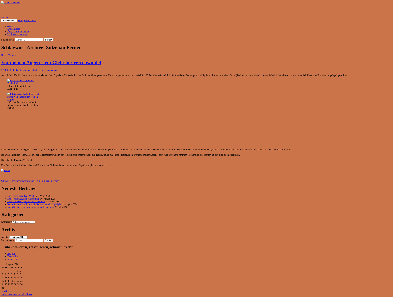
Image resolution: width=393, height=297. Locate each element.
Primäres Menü (9, 20)
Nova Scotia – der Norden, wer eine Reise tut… (30, 207)
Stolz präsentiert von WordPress (16, 294)
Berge (4, 55)
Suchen (4, 17)
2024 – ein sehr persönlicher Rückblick (26, 201)
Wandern (12, 55)
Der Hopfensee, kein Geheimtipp (23, 198)
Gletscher (5, 181)
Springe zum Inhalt (27, 20)
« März (5, 291)
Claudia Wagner (22, 70)
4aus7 (10, 26)
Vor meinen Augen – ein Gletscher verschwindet (51, 62)
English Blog (13, 28)
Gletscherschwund (19, 181)
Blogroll (11, 253)
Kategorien (6, 222)
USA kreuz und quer (17, 34)
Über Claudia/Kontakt (18, 31)
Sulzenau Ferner (51, 181)
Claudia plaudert (19, 10)
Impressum (12, 259)
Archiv (4, 237)
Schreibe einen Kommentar (44, 70)
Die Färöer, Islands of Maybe (21, 196)
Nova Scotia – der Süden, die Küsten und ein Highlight (34, 204)
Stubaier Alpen (35, 181)
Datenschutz (13, 256)
